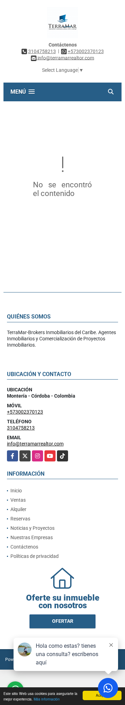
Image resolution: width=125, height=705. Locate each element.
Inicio (16, 490)
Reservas (20, 518)
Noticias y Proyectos (32, 528)
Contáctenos (24, 547)
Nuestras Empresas (31, 537)
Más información (47, 699)
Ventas (18, 500)
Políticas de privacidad (34, 556)
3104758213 (42, 51)
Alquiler (18, 509)
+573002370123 (86, 51)
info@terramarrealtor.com (35, 444)
